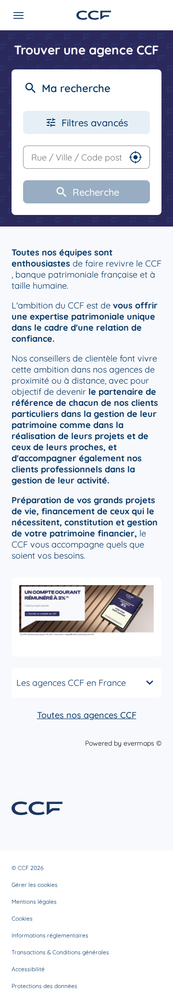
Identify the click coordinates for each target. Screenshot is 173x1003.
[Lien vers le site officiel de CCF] (93, 15)
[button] (135, 157)
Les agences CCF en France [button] (71, 682)
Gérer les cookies (35, 884)
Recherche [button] (96, 192)
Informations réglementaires (50, 935)
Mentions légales (34, 901)
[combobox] (73, 157)
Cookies (22, 918)
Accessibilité (28, 969)
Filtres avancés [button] (95, 123)
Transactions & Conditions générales (60, 952)
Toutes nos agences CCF (86, 715)
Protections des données (44, 986)
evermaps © (142, 743)
